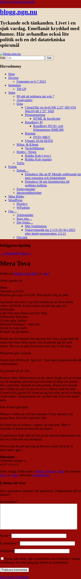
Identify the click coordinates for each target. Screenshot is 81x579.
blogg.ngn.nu (18, 11)
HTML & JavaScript (46, 118)
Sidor (11, 92)
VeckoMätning (34, 148)
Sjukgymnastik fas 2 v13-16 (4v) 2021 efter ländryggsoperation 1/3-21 (50, 231)
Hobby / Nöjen (26, 152)
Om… (12, 211)
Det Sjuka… (25, 222)
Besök (40, 471)
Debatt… (23, 170)
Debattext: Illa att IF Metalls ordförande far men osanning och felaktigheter (53, 176)
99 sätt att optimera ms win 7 (35, 96)
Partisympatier (26, 189)
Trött (61, 471)
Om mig (22, 237)
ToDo (20, 163)
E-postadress (9, 543)
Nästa (26, 253)
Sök (2, 58)
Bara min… (24, 218)
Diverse (13, 78)
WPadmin (23, 207)
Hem (11, 74)
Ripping (30, 133)
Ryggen (51, 471)
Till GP (21, 89)
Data (20, 103)
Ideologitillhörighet (29, 193)
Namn (5, 535)
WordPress (15, 200)
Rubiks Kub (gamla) (38, 159)
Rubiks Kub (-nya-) (38, 155)
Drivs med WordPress (14, 577)
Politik (12, 167)
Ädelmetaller (25, 215)
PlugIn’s (22, 204)
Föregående (10, 253)
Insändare (14, 85)
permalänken (41, 475)
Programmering (35, 115)
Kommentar (9, 501)
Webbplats (7, 551)
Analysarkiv (25, 100)
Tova (3, 475)
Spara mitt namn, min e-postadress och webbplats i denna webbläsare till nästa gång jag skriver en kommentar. (40, 560)
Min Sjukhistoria (36, 226)
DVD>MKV (41, 137)
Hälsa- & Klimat (27, 144)
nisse (46, 273)
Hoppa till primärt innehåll (17, 2)
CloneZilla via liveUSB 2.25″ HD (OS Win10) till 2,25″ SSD (50, 109)
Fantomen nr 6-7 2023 (31, 81)
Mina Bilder (16, 196)
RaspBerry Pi (34, 122)
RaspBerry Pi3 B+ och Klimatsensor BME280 (48, 127)
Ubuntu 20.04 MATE (39, 141)
